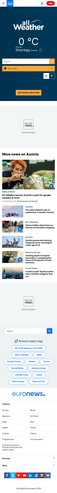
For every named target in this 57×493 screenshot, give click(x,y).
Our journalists (36, 439)
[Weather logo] (28, 25)
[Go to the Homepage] (10, 3)
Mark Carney (18, 381)
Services (6, 458)
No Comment (31, 222)
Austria (29, 207)
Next (32, 422)
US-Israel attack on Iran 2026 (28, 348)
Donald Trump (14, 361)
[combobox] (28, 61)
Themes (6, 404)
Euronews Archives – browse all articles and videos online (12, 447)
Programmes (8, 439)
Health (5, 427)
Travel (33, 427)
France (46, 361)
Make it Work (8, 192)
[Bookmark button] (40, 50)
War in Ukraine (22, 355)
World (32, 410)
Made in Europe (33, 252)
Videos (33, 433)
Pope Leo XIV (38, 381)
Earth (4, 422)
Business (6, 416)
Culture (5, 433)
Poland (32, 361)
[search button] (52, 61)
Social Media (17, 368)
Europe (5, 410)
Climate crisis (21, 375)
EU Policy (34, 416)
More (4, 465)
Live (51, 3)
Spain (39, 355)
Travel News (31, 268)
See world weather (28, 92)
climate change (38, 368)
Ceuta (39, 375)
